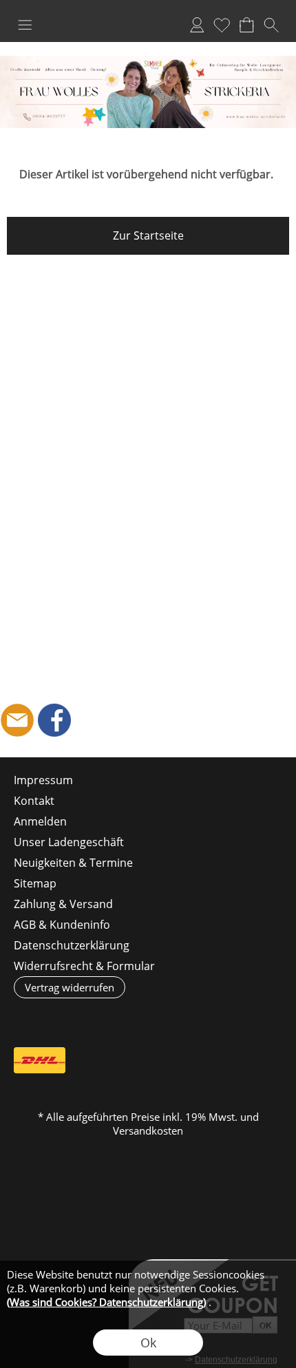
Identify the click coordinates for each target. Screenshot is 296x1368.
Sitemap (35, 883)
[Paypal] (254, 1060)
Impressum (43, 780)
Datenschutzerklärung (71, 945)
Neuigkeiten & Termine (73, 862)
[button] (25, 25)
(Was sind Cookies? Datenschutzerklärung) (106, 1302)
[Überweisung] (200, 1060)
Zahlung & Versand (63, 904)
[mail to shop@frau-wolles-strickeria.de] (17, 720)
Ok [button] (148, 1342)
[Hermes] (93, 1060)
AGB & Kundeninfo (62, 924)
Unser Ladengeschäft (69, 842)
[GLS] (147, 1060)
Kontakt (34, 800)
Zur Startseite (148, 235)
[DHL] (39, 1060)
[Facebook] (54, 720)
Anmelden (197, 24)
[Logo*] (148, 61)
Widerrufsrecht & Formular (84, 966)
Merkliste (222, 24)
